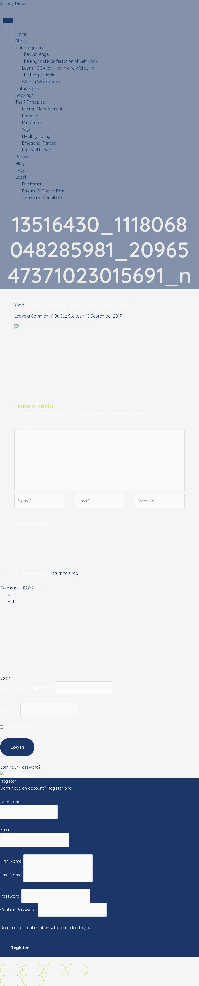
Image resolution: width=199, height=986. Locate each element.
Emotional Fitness (39, 143)
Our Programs (29, 47)
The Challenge (35, 54)
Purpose (30, 115)
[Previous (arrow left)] (10, 980)
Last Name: (11, 874)
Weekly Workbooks (41, 81)
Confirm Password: (19, 909)
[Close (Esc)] (10, 969)
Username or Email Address (27, 688)
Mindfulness (33, 122)
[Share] (33, 969)
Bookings (24, 95)
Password (9, 709)
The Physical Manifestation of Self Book (60, 61)
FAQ (19, 170)
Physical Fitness (37, 149)
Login (8, 20)
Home (21, 34)
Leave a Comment (32, 316)
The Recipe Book (38, 74)
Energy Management (42, 108)
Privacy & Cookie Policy (45, 190)
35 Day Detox (13, 3)
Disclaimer (32, 183)
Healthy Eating (36, 136)
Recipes (23, 156)
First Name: (11, 861)
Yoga (27, 129)
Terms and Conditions (42, 197)
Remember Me (18, 727)
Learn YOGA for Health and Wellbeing (58, 68)
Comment (24, 426)
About (21, 40)
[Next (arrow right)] (33, 980)
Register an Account (19, 795)
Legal (20, 177)
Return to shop (63, 573)
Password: (10, 896)
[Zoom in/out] (77, 969)
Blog (19, 163)
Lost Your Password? (20, 767)
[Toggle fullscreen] (55, 969)
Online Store (27, 88)
